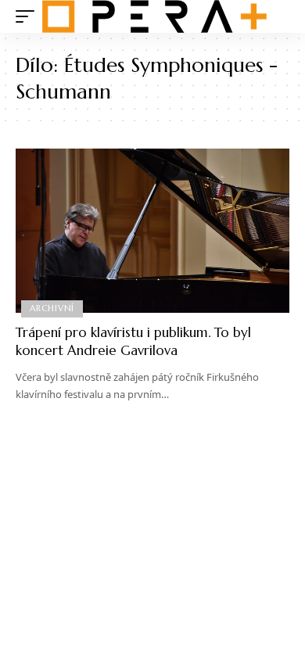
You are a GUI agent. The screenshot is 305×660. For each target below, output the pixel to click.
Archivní (52, 308)
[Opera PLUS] (154, 16)
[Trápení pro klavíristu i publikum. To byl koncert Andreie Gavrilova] (152, 231)
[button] (29, 16)
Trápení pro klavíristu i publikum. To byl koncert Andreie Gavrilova (133, 342)
